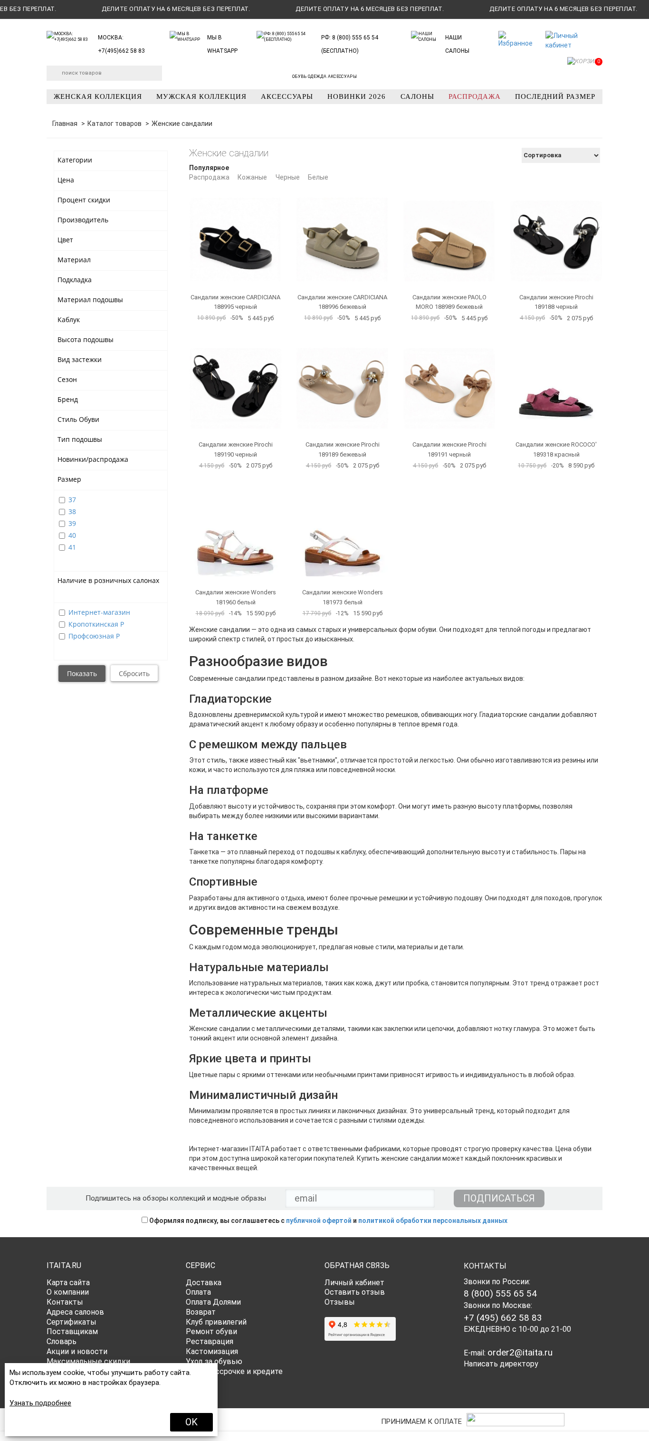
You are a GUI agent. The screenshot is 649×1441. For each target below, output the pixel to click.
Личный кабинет (354, 1282)
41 (72, 547)
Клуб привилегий (216, 1321)
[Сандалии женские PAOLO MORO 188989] (449, 235)
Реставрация (209, 1341)
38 (72, 511)
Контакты (65, 1302)
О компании (68, 1292)
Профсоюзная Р (94, 635)
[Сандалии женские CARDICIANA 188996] (342, 235)
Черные (288, 177)
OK (191, 1422)
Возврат (201, 1312)
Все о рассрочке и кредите (234, 1371)
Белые (318, 177)
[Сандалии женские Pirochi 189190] (235, 383)
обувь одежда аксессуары (324, 76)
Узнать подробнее (40, 1403)
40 (72, 535)
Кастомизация (212, 1351)
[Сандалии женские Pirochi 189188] (556, 235)
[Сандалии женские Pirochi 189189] (342, 383)
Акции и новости (77, 1351)
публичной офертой (319, 1220)
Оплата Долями (213, 1302)
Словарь (61, 1341)
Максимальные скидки (88, 1361)
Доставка (203, 1282)
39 (72, 523)
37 (72, 499)
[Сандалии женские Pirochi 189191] (449, 383)
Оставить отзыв (354, 1292)
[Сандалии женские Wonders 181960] (235, 530)
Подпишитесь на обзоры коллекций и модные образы (176, 1198)
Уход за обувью (214, 1361)
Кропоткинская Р (96, 624)
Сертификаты (71, 1321)
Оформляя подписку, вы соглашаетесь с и (327, 1220)
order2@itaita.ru (520, 1352)
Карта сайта (68, 1282)
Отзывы (339, 1302)
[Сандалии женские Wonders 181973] (342, 530)
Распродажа (209, 177)
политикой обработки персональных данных (432, 1220)
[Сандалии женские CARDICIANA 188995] (235, 235)
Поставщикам (72, 1331)
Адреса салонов (75, 1312)
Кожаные (252, 177)
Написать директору (501, 1363)
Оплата (198, 1292)
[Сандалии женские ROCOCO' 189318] (556, 383)
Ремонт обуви (211, 1331)
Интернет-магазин (99, 612)
